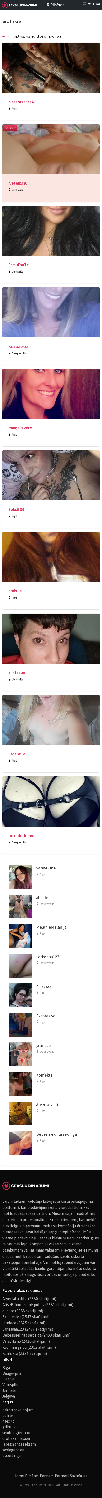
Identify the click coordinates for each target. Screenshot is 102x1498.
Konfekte (44, 1075)
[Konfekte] (20, 1083)
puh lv (7, 1415)
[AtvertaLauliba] (20, 1113)
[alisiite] (20, 906)
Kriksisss (43, 986)
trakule (15, 591)
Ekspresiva (45, 1016)
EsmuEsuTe (19, 264)
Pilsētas (32, 1476)
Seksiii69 (16, 509)
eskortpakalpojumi (18, 1410)
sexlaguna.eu (13, 1450)
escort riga (11, 1455)
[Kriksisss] (20, 995)
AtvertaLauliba (49, 1104)
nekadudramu (21, 835)
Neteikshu (18, 183)
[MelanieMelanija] (20, 935)
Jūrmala (9, 1390)
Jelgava (8, 1396)
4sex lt (8, 1421)
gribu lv (8, 1427)
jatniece (43, 1045)
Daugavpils (19, 353)
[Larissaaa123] (20, 965)
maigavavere (20, 428)
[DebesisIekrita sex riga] (20, 1142)
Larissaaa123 (47, 956)
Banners (47, 1476)
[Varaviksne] (20, 876)
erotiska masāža (16, 1438)
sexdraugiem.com (17, 1433)
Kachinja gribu (14, 1347)
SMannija (17, 754)
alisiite (42, 897)
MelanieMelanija (51, 927)
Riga (14, 108)
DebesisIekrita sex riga (56, 1134)
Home (19, 1476)
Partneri (62, 1476)
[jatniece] (20, 1054)
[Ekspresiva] (20, 1024)
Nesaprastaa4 (21, 102)
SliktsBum (17, 672)
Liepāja (8, 1379)
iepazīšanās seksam (19, 1444)
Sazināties (78, 1476)
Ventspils (17, 190)
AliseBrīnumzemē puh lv (23, 1304)
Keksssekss (18, 346)
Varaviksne (46, 868)
